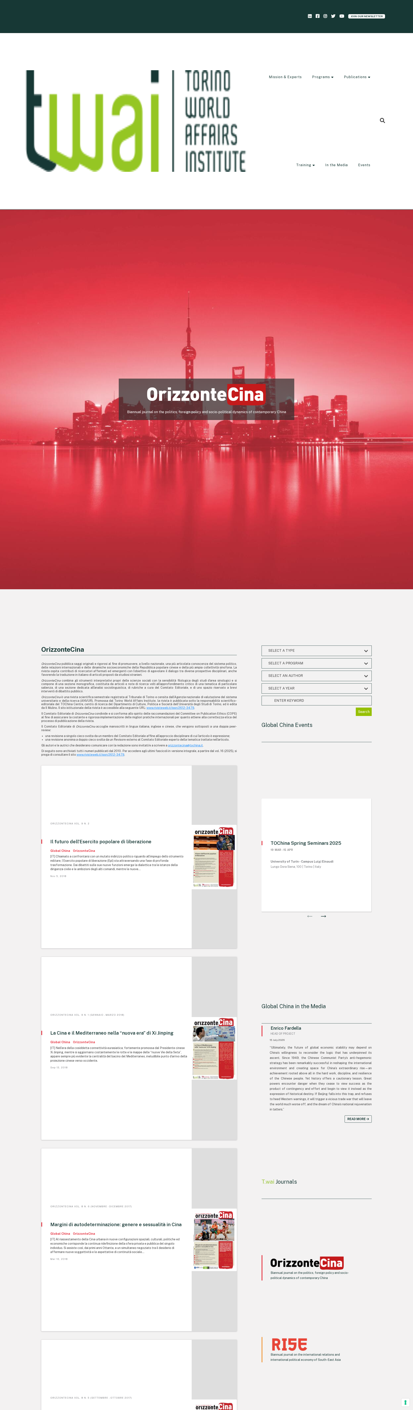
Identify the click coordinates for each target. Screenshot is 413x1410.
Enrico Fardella (286, 1028)
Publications (355, 77)
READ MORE (356, 1119)
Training (303, 165)
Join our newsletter (367, 16)
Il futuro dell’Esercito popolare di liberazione (100, 841)
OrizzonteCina (84, 851)
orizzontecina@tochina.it (185, 745)
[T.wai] (136, 121)
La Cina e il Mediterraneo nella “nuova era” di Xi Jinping (111, 1033)
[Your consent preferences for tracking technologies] (405, 1402)
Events (364, 165)
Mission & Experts (285, 77)
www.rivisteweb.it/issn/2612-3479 (170, 708)
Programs (321, 77)
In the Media (336, 165)
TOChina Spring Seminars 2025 (306, 843)
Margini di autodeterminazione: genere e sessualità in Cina (116, 1224)
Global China (60, 851)
